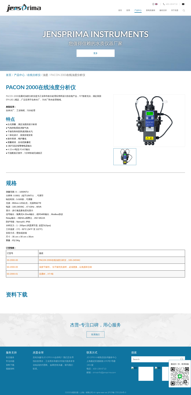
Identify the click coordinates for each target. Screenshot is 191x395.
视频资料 (10, 369)
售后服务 (10, 357)
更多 (95, 53)
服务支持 (163, 10)
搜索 (184, 10)
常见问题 (10, 361)
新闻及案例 (150, 10)
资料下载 (10, 365)
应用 (128, 10)
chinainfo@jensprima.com (104, 372)
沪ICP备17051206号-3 (117, 392)
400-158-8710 (171, 4)
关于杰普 (174, 10)
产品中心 (138, 10)
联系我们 (95, 334)
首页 (120, 10)
